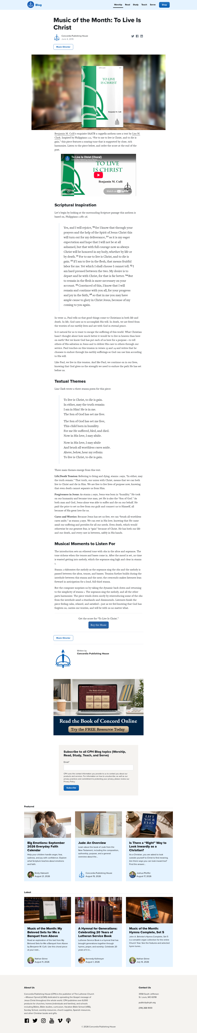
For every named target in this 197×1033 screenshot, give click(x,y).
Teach (144, 4)
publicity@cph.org (147, 1002)
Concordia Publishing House (75, 35)
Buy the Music (99, 625)
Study (135, 4)
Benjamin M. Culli (65, 133)
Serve (153, 4)
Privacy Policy (69, 781)
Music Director (63, 46)
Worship (118, 4)
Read (127, 4)
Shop (164, 4)
